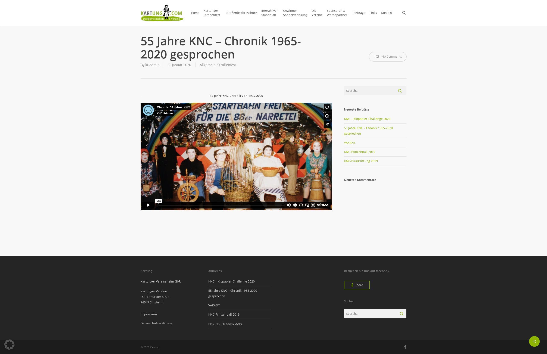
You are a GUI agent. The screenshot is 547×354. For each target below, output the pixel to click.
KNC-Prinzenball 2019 (359, 152)
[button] (9, 344)
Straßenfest (226, 65)
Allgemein (208, 65)
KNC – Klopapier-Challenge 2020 (367, 119)
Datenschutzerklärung (156, 323)
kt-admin (152, 65)
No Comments (391, 56)
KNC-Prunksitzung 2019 (361, 161)
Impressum (149, 314)
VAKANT (350, 143)
